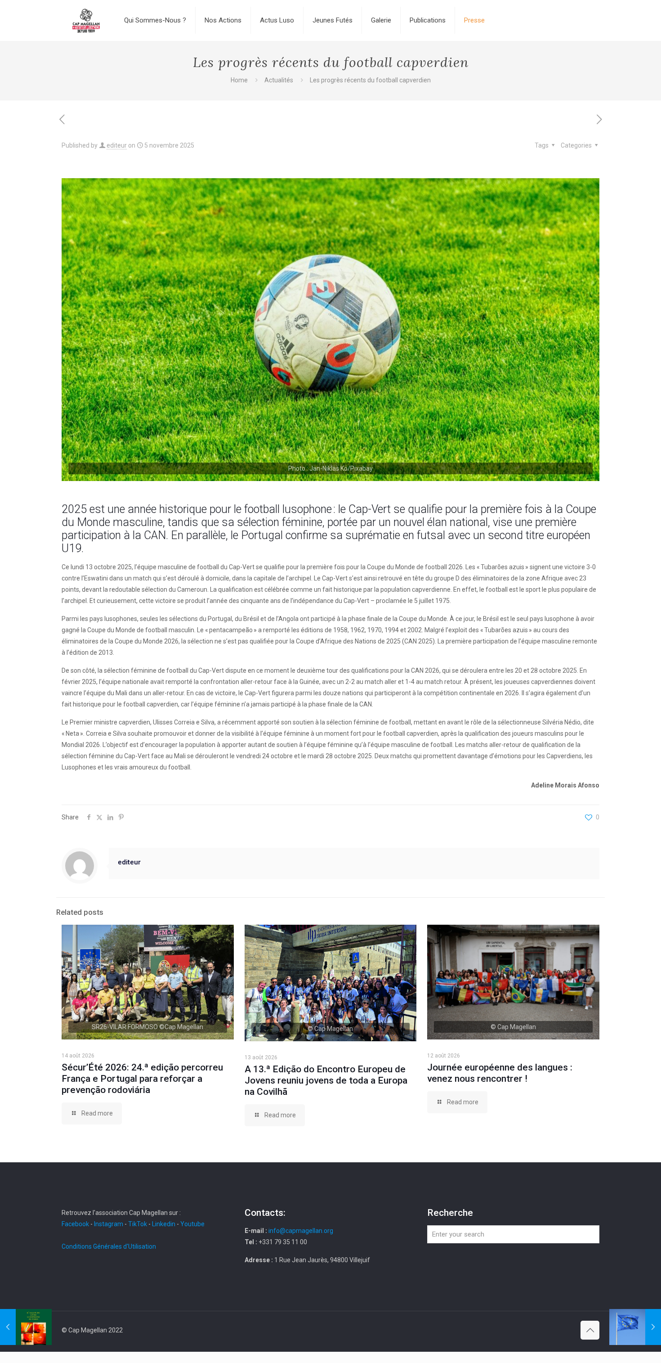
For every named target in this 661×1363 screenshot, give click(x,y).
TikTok (137, 1224)
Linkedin (163, 1224)
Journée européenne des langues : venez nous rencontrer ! (499, 1073)
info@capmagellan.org (300, 1230)
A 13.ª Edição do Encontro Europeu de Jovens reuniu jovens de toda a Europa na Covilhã (326, 1080)
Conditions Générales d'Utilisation (109, 1246)
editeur (117, 145)
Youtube (192, 1224)
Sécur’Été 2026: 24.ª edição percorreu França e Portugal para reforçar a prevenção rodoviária (142, 1078)
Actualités (278, 80)
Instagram (108, 1224)
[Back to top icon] (590, 1330)
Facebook (76, 1224)
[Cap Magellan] (86, 20)
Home (239, 80)
